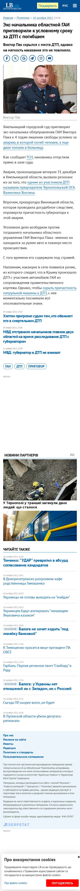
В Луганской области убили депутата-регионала (32, 718)
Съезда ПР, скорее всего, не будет (29, 702)
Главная (8, 18)
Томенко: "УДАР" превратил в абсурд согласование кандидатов (35, 562)
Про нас (8, 735)
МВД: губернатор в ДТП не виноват (31, 352)
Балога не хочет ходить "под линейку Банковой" (35, 631)
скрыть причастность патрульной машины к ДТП (39, 290)
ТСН (29, 157)
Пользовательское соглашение (23, 756)
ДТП (19, 366)
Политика (23, 18)
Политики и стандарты (18, 752)
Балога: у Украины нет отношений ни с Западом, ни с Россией (37, 686)
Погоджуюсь (62, 883)
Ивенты (8, 744)
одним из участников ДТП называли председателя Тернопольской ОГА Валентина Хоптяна (39, 187)
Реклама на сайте (14, 739)
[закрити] (79, 857)
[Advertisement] (40, 409)
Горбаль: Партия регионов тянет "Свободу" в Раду (37, 667)
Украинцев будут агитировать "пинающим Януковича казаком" (35, 613)
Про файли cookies (15, 883)
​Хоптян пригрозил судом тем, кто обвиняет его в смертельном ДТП (37, 318)
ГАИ (8, 366)
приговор (36, 366)
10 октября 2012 (43, 18)
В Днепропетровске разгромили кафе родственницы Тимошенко (32, 581)
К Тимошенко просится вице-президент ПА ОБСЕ (36, 649)
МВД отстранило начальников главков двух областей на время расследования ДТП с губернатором (38, 336)
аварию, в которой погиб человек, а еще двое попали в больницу (36, 145)
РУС (65, 6)
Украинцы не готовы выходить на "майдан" (36, 597)
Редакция (9, 748)
